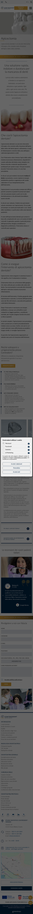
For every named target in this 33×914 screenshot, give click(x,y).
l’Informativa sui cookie (20, 457)
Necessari (8, 443)
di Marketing (9, 452)
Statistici (8, 449)
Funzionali (8, 446)
